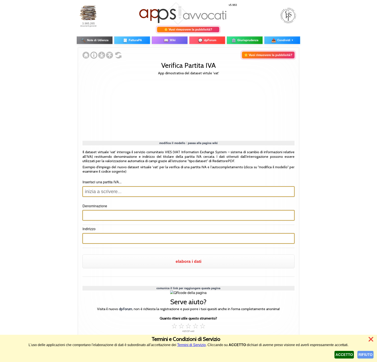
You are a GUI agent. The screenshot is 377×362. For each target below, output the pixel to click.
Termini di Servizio (191, 345)
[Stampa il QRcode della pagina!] (188, 293)
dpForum (125, 309)
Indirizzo (89, 228)
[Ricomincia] (117, 57)
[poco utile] (181, 325)
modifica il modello (172, 143)
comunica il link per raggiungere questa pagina (188, 288)
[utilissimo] (202, 325)
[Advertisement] (188, 107)
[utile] (188, 325)
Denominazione (94, 205)
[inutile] (174, 325)
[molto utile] (195, 325)
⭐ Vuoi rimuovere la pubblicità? (188, 29)
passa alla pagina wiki (203, 143)
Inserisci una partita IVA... (102, 181)
